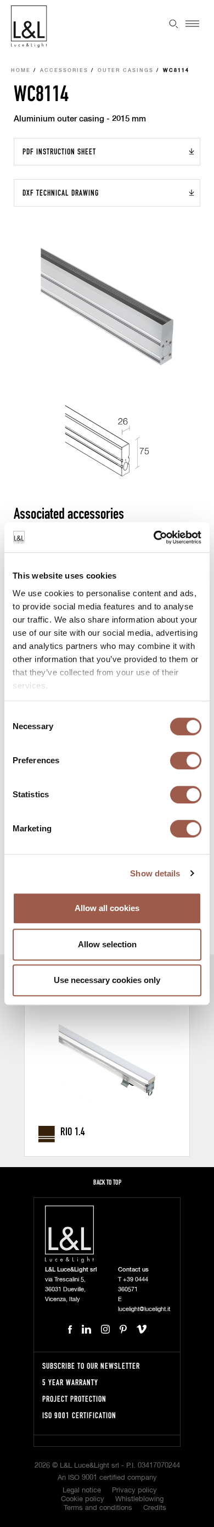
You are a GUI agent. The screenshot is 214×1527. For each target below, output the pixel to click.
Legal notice (82, 1490)
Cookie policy (82, 1499)
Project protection (74, 1399)
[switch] (185, 760)
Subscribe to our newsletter (91, 1366)
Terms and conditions (98, 1508)
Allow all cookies (107, 908)
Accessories (64, 70)
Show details (155, 873)
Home (21, 70)
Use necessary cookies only (107, 980)
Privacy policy (134, 1490)
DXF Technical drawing (60, 192)
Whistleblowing (139, 1499)
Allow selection (107, 944)
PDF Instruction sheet (59, 151)
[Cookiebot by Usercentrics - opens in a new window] (153, 537)
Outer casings (126, 70)
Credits (154, 1508)
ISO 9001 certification (79, 1415)
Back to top (107, 1182)
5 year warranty (70, 1382)
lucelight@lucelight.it (144, 1309)
